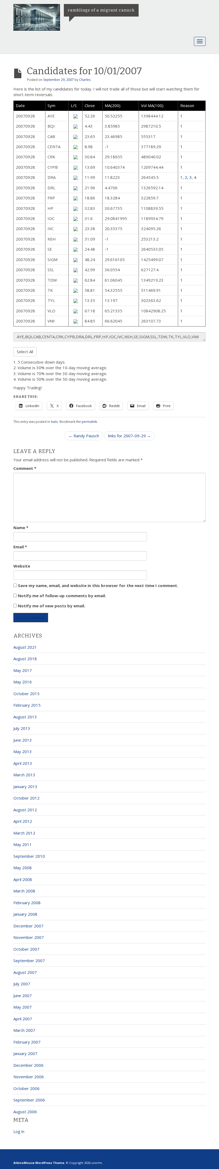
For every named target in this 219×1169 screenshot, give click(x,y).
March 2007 (24, 1030)
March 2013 (24, 774)
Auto (54, 421)
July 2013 (21, 728)
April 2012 (22, 821)
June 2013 (22, 740)
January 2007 (25, 1053)
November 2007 (28, 937)
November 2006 (28, 1076)
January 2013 (25, 786)
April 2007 (22, 1018)
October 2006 (26, 1088)
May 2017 (22, 670)
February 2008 (27, 902)
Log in (18, 1131)
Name (20, 527)
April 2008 (22, 879)
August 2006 (25, 1111)
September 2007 (29, 960)
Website (21, 566)
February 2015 (27, 705)
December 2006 (28, 1065)
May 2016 (22, 681)
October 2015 (26, 693)
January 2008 (25, 914)
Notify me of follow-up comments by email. (62, 595)
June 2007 (22, 995)
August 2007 (25, 972)
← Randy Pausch (83, 435)
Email (20, 546)
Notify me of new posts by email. (51, 605)
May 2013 (22, 751)
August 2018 (25, 658)
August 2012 (25, 809)
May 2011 (22, 844)
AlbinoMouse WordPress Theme (38, 1163)
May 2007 (22, 1007)
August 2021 (25, 647)
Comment (24, 468)
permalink (89, 421)
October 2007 (26, 949)
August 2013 (25, 716)
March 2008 (24, 891)
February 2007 (27, 1042)
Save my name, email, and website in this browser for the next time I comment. (98, 585)
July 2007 (21, 983)
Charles (85, 79)
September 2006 (29, 1100)
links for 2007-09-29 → (129, 435)
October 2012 (26, 798)
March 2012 (24, 833)
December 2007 (28, 925)
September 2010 (29, 856)
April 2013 (22, 763)
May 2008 (22, 867)
